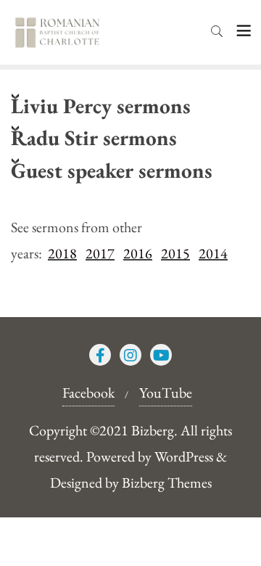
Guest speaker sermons (111, 170)
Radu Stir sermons (94, 137)
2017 (100, 253)
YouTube (165, 392)
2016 (137, 253)
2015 (175, 253)
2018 (62, 253)
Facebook (88, 392)
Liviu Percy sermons (101, 105)
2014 (213, 253)
